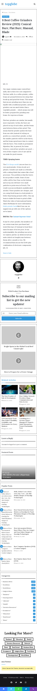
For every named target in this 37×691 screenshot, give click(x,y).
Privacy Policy (29, 677)
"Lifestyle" (6, 601)
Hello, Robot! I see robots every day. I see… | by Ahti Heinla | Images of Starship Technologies (23, 494)
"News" (5, 620)
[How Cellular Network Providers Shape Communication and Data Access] (27, 389)
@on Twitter (6, 662)
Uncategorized (8, 597)
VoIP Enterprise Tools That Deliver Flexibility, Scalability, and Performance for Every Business (9, 422)
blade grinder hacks (10, 206)
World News (7, 588)
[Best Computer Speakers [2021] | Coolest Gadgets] (7, 551)
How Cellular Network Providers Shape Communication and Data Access (26, 399)
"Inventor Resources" (10, 607)
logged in (12, 444)
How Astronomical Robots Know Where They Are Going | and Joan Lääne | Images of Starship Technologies (24, 531)
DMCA (22, 677)
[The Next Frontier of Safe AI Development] (10, 389)
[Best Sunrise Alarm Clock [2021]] (7, 563)
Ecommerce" (7, 610)
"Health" (5, 604)
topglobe (7, 36)
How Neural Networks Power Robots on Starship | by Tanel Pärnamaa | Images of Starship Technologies (24, 513)
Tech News (12, 12)
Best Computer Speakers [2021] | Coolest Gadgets (24, 547)
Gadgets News (7, 591)
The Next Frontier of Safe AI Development (9, 397)
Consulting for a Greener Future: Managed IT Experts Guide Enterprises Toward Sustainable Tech (26, 423)
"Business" (6, 594)
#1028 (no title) (13, 677)
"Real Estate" (7, 617)
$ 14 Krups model (12, 164)
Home (5, 12)
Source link (7, 253)
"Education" (6, 614)
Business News (7, 581)
